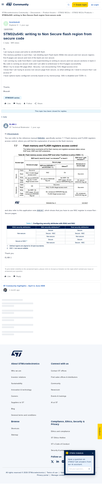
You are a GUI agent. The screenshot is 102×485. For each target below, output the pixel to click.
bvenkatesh (14, 22)
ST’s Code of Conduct (60, 444)
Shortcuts (15, 428)
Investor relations (18, 377)
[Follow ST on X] (52, 462)
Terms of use (52, 472)
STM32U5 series (12, 98)
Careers (14, 396)
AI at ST (54, 402)
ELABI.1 (12, 124)
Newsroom (55, 390)
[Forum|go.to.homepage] (17, 4)
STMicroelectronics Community (15, 13)
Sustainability (16, 383)
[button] (2, 5)
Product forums (49, 13)
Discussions (35, 13)
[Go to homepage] (19, 356)
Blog (13, 409)
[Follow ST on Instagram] (63, 462)
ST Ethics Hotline (58, 438)
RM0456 (41, 138)
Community (55, 383)
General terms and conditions (23, 415)
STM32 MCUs (64, 13)
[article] (51, 200)
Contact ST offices (59, 371)
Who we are (16, 371)
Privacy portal (43, 475)
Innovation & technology (21, 390)
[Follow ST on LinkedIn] (57, 462)
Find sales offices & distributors (64, 377)
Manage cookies (58, 475)
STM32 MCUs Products (82, 13)
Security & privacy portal (61, 450)
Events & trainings (58, 396)
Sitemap (14, 435)
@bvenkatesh (13, 134)
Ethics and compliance (60, 431)
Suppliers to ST (17, 402)
